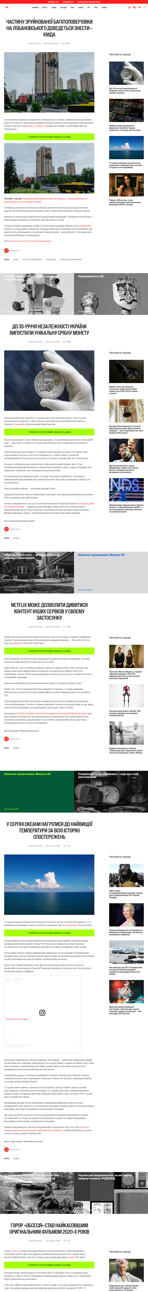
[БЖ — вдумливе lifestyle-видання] (7, 7)
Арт (88, 7)
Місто (45, 7)
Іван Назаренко (36, 1240)
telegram (66, 137)
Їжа (95, 7)
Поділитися (15, 250)
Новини (35, 7)
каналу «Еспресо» (36, 126)
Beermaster (68, 2)
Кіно (72, 7)
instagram (48, 137)
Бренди (63, 7)
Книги (80, 7)
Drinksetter (53, 2)
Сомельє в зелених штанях (89, 2)
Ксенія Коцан (35, 43)
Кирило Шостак (35, 341)
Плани (104, 7)
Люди (53, 7)
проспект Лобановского (32, 259)
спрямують (84, 225)
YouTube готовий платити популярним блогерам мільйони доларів (51, 713)
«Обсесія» (15, 1251)
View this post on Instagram (17, 1019)
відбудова (51, 259)
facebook (57, 137)
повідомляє (20, 424)
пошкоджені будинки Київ (71, 259)
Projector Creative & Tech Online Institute (31, 241)
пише (72, 1257)
